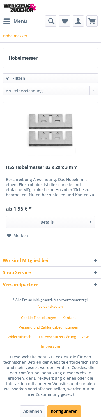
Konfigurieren (64, 411)
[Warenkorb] (92, 21)
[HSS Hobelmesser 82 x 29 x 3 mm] (50, 130)
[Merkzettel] (64, 21)
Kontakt (69, 317)
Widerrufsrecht (20, 336)
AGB (85, 336)
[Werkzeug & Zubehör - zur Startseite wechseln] (20, 8)
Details (47, 222)
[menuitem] (15, 21)
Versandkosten (50, 306)
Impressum (50, 346)
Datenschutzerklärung (57, 336)
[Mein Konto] (78, 21)
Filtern (18, 78)
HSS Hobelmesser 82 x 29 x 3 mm (42, 167)
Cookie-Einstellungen (38, 317)
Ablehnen (32, 411)
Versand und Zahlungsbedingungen (48, 327)
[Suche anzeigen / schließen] (50, 21)
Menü (20, 21)
